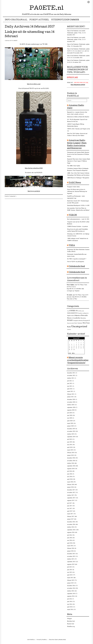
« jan (69, 353)
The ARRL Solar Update (73, 165)
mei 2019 (69, 444)
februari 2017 (70, 516)
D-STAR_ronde (81, 310)
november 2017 (71, 492)
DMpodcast (77, 315)
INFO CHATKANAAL (16, 20)
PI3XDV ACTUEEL (39, 20)
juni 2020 (69, 415)
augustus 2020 (70, 410)
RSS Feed (88, 2)
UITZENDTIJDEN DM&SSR (65, 20)
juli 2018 (69, 471)
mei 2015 (69, 572)
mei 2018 (69, 476)
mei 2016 (69, 540)
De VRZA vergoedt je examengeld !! (76, 259)
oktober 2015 (70, 559)
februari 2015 (70, 580)
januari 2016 (70, 551)
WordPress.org (71, 626)
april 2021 (69, 389)
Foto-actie (84, 315)
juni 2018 (69, 474)
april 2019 (69, 447)
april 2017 (69, 511)
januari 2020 (70, 426)
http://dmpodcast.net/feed (78, 85)
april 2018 (69, 479)
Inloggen (69, 618)
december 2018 (71, 458)
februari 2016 (70, 548)
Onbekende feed (77, 266)
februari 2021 (70, 394)
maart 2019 (70, 450)
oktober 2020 (70, 404)
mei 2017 (69, 508)
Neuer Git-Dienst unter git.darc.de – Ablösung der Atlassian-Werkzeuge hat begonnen (77, 191)
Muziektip (83, 318)
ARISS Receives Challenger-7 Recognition (78, 178)
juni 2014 (69, 601)
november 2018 (71, 460)
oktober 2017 (70, 495)
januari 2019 (70, 455)
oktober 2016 (70, 527)
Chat (68, 310)
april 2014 (69, 607)
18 (83, 346)
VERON (73, 215)
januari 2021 (70, 397)
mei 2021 (69, 386)
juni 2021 (69, 383)
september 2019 (71, 436)
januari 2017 (70, 519)
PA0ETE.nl (47, 8)
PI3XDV (70, 320)
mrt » (73, 353)
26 (69, 349)
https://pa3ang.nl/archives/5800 (34, 168)
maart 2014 (70, 609)
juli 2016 (69, 535)
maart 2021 (70, 391)
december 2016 (71, 522)
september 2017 (71, 498)
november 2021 (71, 375)
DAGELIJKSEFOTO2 (72, 313)
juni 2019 (69, 442)
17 (81, 346)
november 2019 (71, 431)
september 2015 (71, 561)
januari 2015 (70, 583)
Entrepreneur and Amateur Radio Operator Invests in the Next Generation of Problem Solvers (78, 154)
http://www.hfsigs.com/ (33, 84)
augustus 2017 (70, 500)
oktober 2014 (70, 591)
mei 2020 (69, 418)
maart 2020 (70, 423)
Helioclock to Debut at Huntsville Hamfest (78, 117)
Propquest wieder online (73, 186)
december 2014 (71, 585)
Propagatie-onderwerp (78, 320)
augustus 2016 (70, 532)
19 (69, 347)
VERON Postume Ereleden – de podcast (77, 226)
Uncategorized (12, 196)
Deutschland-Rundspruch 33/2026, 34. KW (78, 205)
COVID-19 (73, 310)
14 (74, 346)
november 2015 (71, 556)
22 (76, 347)
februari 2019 (70, 452)
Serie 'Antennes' (78, 323)
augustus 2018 (70, 468)
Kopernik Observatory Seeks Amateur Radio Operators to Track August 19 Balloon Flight (78, 161)
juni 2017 (69, 506)
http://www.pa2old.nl (34, 191)
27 (71, 349)
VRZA (72, 245)
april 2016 (69, 543)
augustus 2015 (70, 564)
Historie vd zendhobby (73, 318)
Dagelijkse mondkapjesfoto (83, 313)
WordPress (44, 639)
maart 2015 (70, 577)
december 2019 (71, 428)
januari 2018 (70, 487)
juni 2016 (69, 537)
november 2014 (71, 588)
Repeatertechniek (70, 323)
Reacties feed (70, 624)
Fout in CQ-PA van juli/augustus (75, 261)
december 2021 (71, 373)
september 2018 (71, 466)
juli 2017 (69, 503)
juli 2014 (69, 599)
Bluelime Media (62, 639)
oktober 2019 (70, 434)
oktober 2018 (70, 463)
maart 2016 (70, 545)
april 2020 (69, 420)
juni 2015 (69, 569)
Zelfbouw (69, 329)
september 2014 (71, 593)
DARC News (75, 183)
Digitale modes (70, 315)
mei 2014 (69, 604)
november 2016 (71, 524)
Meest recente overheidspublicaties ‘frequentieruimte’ (77, 360)
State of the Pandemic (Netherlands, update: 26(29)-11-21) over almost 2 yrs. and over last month (78, 51)
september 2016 (71, 530)
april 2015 (69, 575)
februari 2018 (70, 484)
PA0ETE (15, 40)
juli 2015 (69, 567)
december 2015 (71, 553)
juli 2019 (69, 439)
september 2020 (71, 407)
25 (83, 347)
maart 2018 (70, 482)
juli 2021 (69, 381)
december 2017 (71, 490)
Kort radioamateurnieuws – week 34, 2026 (78, 219)
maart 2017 (70, 514)
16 (78, 346)
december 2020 (71, 399)
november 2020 (71, 402)
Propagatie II (86, 320)
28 (74, 349)
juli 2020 (69, 413)
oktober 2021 (70, 378)
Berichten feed (71, 621)
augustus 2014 (70, 596)
